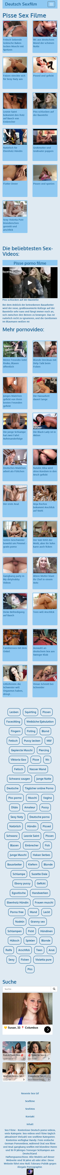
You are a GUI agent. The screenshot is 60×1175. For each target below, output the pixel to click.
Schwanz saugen (19, 778)
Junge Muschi (18, 855)
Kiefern (32, 864)
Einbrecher (31, 845)
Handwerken (40, 893)
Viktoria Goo (18, 759)
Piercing (44, 750)
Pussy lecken (32, 740)
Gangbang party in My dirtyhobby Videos (13, 579)
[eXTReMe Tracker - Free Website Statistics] (30, 1171)
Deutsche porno (40, 817)
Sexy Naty (16, 817)
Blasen (14, 845)
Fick (47, 845)
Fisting (31, 731)
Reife (9, 950)
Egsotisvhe (19, 893)
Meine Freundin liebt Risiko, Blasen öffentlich (15, 363)
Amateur (29, 807)
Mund (33, 912)
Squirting (30, 712)
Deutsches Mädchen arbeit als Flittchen (14, 469)
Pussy (45, 807)
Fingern (15, 731)
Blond (45, 731)
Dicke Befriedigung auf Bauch (13, 614)
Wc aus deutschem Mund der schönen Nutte (43, 43)
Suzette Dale (39, 874)
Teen (39, 950)
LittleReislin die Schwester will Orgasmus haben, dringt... (13, 689)
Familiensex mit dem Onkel (15, 650)
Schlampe (19, 874)
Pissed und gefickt (43, 75)
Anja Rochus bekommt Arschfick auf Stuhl (43, 507)
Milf (49, 740)
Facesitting (13, 721)
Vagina (47, 797)
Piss (30, 969)
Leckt (46, 912)
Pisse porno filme (30, 263)
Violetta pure (43, 959)
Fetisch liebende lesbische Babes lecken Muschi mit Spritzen (13, 44)
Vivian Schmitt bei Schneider (43, 686)
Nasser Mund (38, 769)
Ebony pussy (22, 883)
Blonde (48, 864)
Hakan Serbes (41, 855)
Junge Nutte (43, 778)
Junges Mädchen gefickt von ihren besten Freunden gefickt (12, 400)
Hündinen (46, 931)
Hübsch (14, 940)
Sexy (11, 959)
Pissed (47, 826)
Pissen (46, 712)
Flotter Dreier (10, 183)
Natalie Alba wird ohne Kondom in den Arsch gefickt (45, 471)
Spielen (30, 940)
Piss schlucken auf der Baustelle (43, 113)
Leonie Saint (31, 835)
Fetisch (13, 740)
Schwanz (12, 835)
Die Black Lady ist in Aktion (44, 433)
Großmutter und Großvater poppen (43, 149)
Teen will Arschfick (43, 612)
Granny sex (38, 921)
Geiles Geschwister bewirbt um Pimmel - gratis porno (15, 543)
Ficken (25, 959)
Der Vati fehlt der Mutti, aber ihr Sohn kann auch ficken (44, 543)
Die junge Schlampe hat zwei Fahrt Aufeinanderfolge (14, 435)
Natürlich (15, 826)
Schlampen (15, 931)
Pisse (35, 759)
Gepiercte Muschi (21, 750)
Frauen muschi (44, 902)
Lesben (14, 712)
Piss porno (15, 797)
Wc (47, 759)
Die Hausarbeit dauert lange (41, 397)
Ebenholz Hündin (17, 902)
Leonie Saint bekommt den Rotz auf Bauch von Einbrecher (13, 116)
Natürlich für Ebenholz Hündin (12, 149)
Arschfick (24, 950)
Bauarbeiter (14, 864)
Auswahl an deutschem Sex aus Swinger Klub (44, 651)
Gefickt (41, 883)
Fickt (31, 931)
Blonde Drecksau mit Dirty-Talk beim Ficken (44, 363)
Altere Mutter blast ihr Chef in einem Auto (43, 579)
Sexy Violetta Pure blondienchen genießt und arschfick (13, 224)
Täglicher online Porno (39, 788)
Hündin (31, 826)
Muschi (32, 797)
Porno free (17, 912)
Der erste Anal (11, 503)
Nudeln (19, 921)
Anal (51, 950)
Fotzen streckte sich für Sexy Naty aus (14, 77)
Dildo (14, 807)
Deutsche (12, 788)
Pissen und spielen (43, 183)
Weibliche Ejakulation (40, 721)
